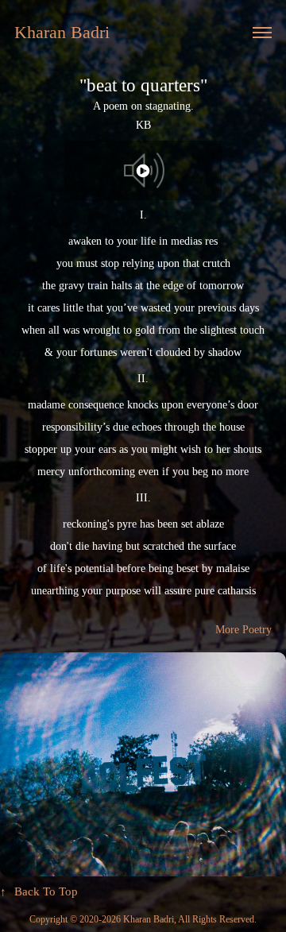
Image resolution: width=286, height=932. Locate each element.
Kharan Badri (62, 32)
